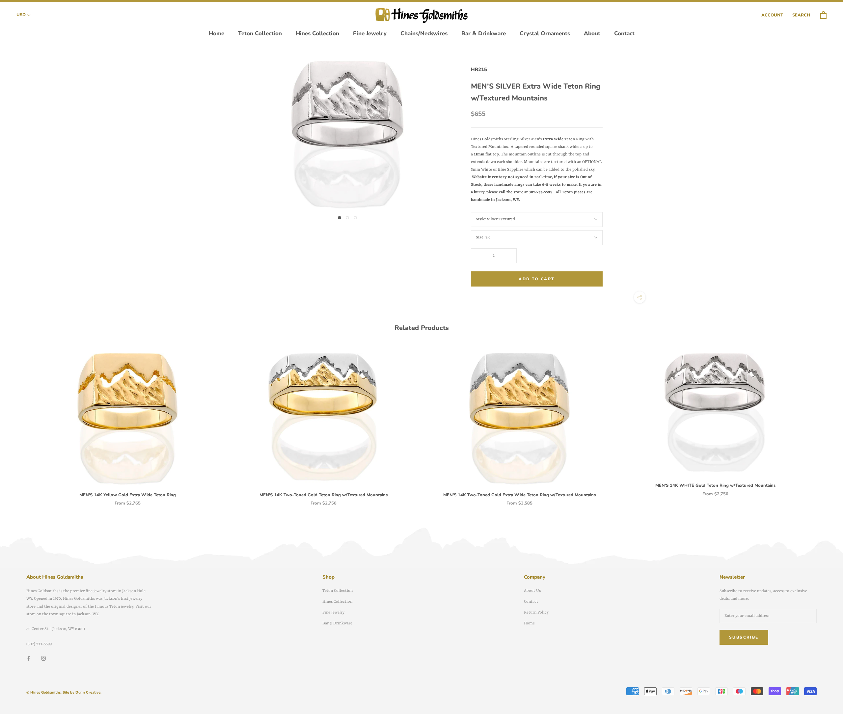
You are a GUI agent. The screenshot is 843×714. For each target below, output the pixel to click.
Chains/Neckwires (424, 33)
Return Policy (536, 612)
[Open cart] (823, 15)
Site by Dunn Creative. (82, 692)
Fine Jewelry (370, 33)
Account (772, 15)
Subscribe (744, 637)
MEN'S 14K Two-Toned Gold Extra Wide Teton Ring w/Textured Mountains (519, 495)
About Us (532, 591)
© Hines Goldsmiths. (44, 692)
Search (801, 15)
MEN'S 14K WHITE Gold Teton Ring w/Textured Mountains (715, 485)
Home (216, 33)
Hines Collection (317, 33)
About (592, 33)
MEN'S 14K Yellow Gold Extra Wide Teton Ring (127, 495)
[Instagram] (43, 658)
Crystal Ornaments (545, 33)
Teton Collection (260, 33)
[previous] (20, 422)
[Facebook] (28, 658)
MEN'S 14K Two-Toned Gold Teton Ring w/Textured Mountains (323, 495)
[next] (822, 422)
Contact (624, 33)
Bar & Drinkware (483, 33)
